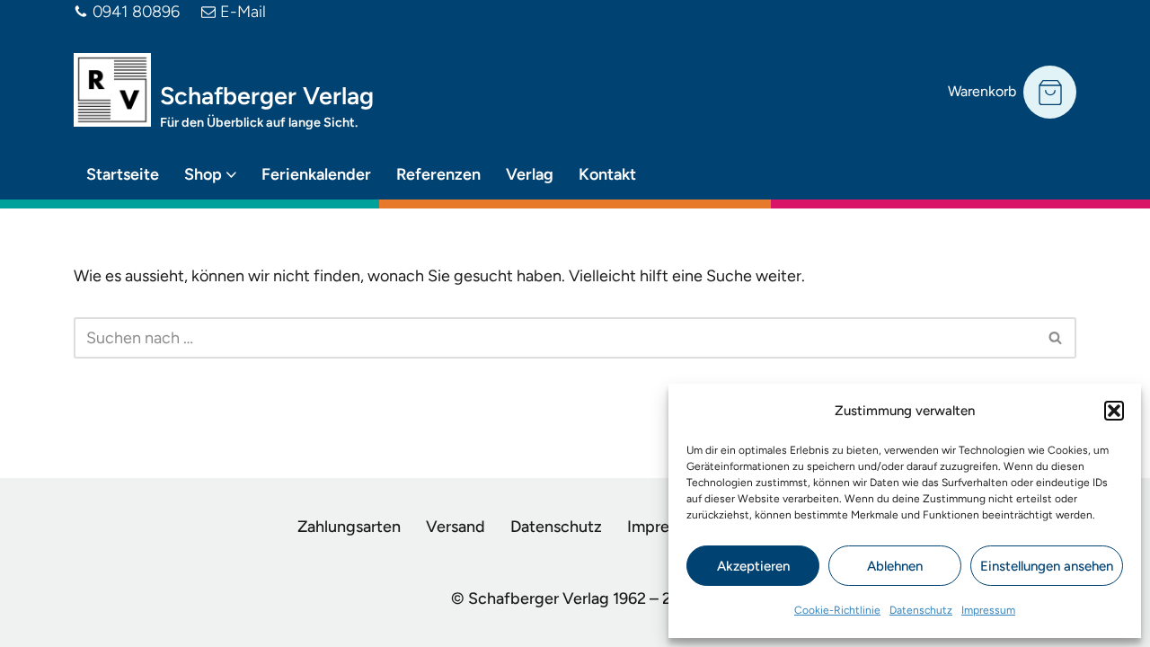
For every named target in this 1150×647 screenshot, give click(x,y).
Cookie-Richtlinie (837, 610)
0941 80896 (136, 12)
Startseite (122, 174)
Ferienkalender (316, 174)
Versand (455, 526)
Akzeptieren (753, 566)
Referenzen (438, 174)
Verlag (529, 174)
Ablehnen (895, 566)
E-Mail (243, 12)
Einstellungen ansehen (1046, 566)
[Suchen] (1056, 338)
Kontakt (607, 174)
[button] (1114, 411)
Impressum (988, 610)
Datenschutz (920, 610)
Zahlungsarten (349, 526)
